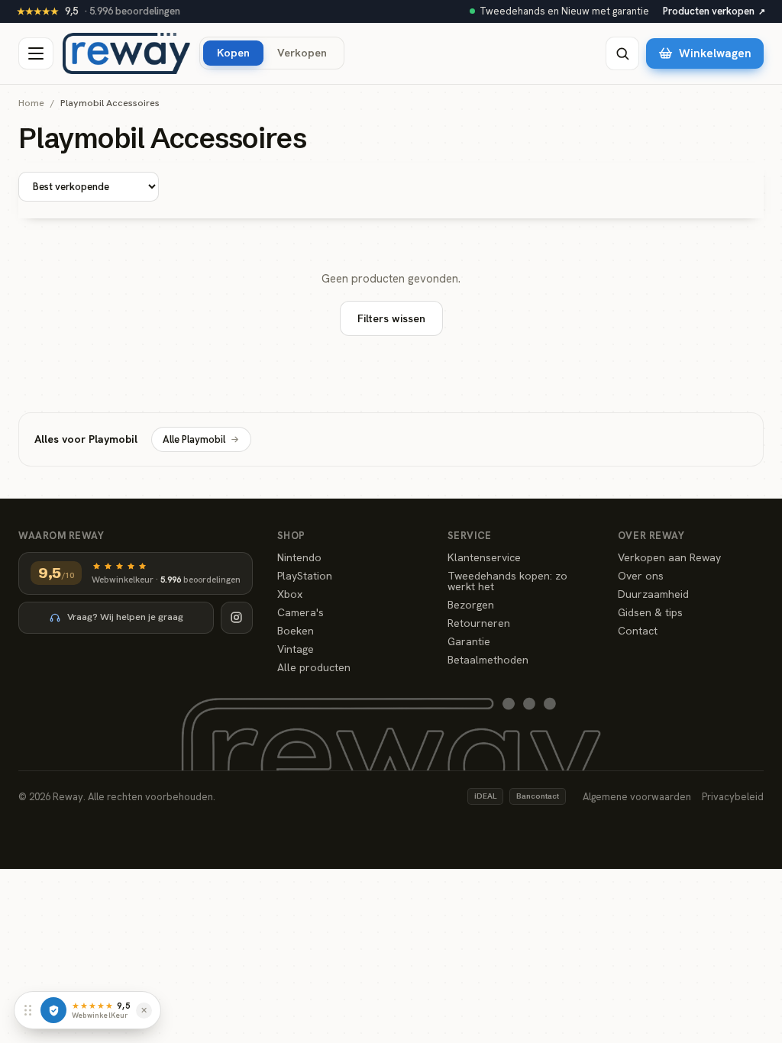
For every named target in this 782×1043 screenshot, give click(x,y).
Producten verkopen (714, 11)
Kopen (233, 52)
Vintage (295, 649)
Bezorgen (471, 604)
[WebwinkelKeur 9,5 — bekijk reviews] (53, 1010)
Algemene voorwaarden (637, 797)
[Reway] (126, 53)
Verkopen (302, 52)
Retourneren (479, 623)
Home (31, 103)
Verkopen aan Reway (669, 557)
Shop (291, 536)
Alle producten (314, 667)
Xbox (289, 594)
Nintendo (299, 557)
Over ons (641, 575)
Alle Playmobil (194, 439)
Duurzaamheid (653, 594)
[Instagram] (237, 618)
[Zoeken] (622, 53)
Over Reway (651, 536)
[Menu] (35, 53)
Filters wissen (391, 318)
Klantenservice (484, 557)
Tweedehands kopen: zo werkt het (507, 581)
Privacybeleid (733, 797)
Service (470, 536)
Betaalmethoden (488, 659)
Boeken (295, 630)
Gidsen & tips (650, 612)
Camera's (300, 612)
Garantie (469, 641)
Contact (638, 630)
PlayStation (304, 575)
